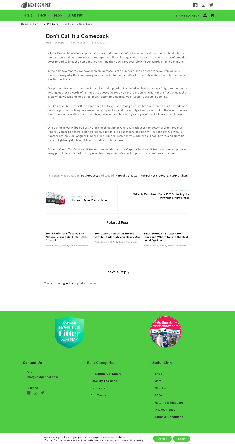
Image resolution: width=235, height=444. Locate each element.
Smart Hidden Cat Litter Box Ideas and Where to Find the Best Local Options (166, 237)
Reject (181, 438)
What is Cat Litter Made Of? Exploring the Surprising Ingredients (154, 188)
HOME (28, 15)
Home (25, 23)
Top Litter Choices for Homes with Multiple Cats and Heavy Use (117, 235)
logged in (67, 283)
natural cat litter (126, 175)
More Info (75, 15)
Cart (158, 381)
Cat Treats (97, 388)
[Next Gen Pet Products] (36, 5)
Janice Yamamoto (55, 42)
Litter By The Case (103, 381)
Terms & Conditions (169, 416)
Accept (162, 438)
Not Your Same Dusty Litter (63, 186)
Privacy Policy (165, 409)
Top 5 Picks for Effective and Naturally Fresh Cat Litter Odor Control (67, 237)
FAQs (159, 395)
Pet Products (50, 23)
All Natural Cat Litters (105, 373)
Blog (58, 15)
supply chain (179, 175)
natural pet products (154, 175)
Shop (42, 15)
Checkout (162, 388)
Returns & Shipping (169, 402)
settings (140, 440)
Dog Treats (98, 395)
